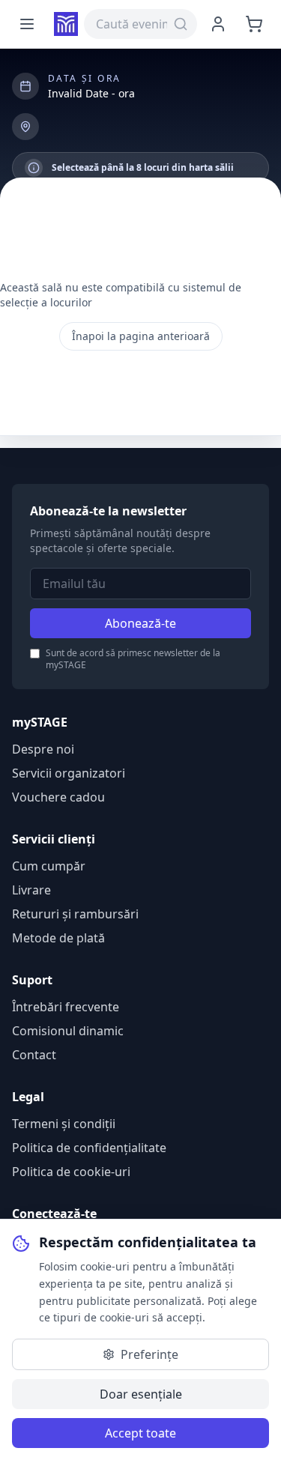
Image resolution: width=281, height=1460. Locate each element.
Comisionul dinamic (68, 1031)
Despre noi (43, 749)
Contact (34, 1054)
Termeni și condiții (63, 1123)
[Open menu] (27, 24)
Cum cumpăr (48, 866)
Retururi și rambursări (75, 914)
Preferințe (149, 1354)
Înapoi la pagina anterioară (141, 336)
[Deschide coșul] (254, 24)
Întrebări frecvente (65, 1007)
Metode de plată (58, 938)
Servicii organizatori (68, 773)
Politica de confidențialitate (89, 1147)
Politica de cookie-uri (71, 1171)
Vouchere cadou (58, 797)
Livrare (31, 890)
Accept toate (140, 1433)
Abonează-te (140, 623)
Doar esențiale (141, 1394)
